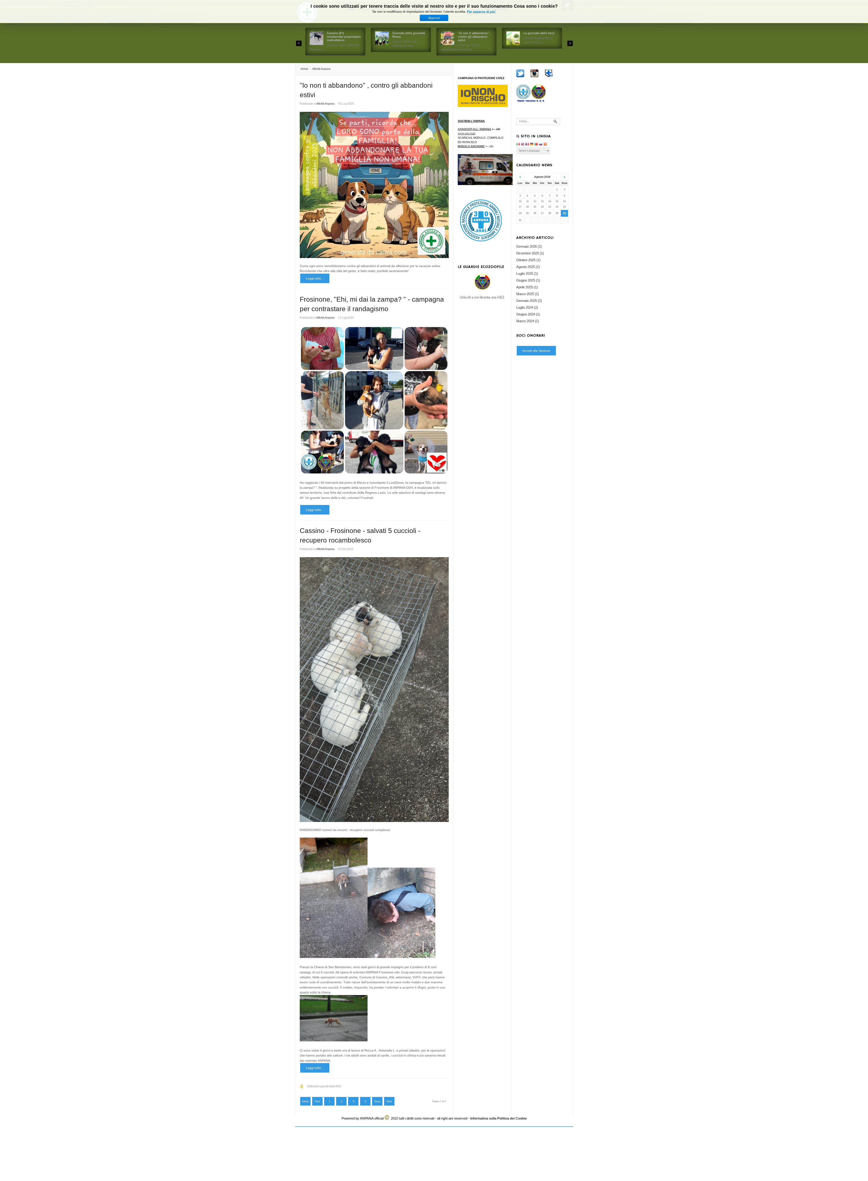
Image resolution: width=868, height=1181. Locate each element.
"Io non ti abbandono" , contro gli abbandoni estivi (474, 36)
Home (304, 68)
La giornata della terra (539, 33)
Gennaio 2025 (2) (529, 301)
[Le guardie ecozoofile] (482, 282)
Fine (389, 1101)
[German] (531, 144)
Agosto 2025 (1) (528, 267)
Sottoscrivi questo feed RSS (324, 1086)
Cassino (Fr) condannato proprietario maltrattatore (344, 36)
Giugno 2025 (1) (528, 280)
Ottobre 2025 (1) (528, 260)
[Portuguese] (536, 144)
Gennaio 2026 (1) (529, 246)
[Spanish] (545, 144)
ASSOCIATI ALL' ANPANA (474, 129)
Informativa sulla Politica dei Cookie (498, 1118)
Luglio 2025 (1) (527, 273)
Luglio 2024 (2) (527, 307)
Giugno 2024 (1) (528, 314)
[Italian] (518, 144)
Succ (377, 1101)
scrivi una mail (466, 133)
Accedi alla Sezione (536, 350)
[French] (527, 144)
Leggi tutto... (315, 278)
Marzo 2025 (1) (527, 294)
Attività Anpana (321, 68)
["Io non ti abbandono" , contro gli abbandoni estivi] (374, 185)
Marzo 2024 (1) (527, 321)
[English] (522, 144)
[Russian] (540, 144)
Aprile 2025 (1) (527, 287)
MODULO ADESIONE (471, 146)
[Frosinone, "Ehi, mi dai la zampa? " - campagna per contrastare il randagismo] (374, 400)
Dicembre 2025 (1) (530, 253)
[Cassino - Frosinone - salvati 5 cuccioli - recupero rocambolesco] (374, 689)
